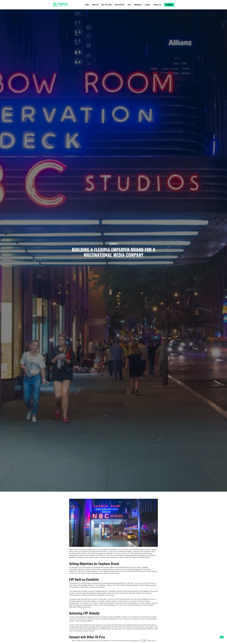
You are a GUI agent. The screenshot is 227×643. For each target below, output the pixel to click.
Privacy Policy (151, 640)
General (113, 243)
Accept (144, 640)
